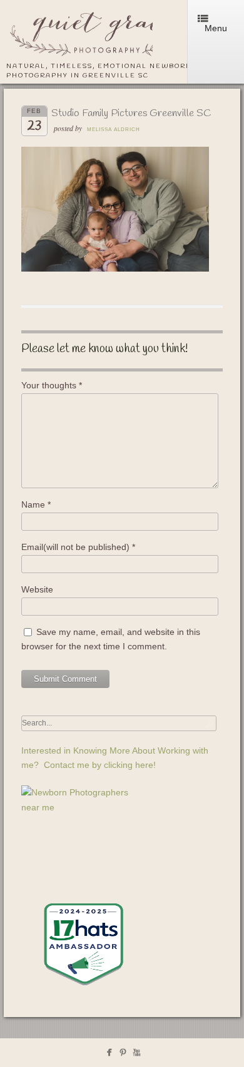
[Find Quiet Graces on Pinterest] (123, 1055)
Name (36, 504)
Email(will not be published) (78, 547)
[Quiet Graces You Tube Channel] (136, 1055)
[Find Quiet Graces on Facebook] (109, 1055)
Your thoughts (51, 385)
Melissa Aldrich (113, 129)
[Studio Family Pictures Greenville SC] (115, 268)
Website (37, 589)
